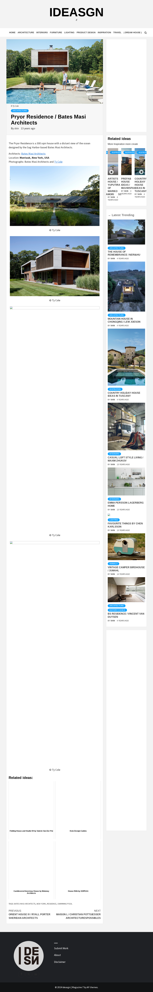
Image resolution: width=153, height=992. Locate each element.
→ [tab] (109, 215)
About (57, 955)
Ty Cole (58, 161)
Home (12, 32)
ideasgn (76, 12)
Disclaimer (59, 962)
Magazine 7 (78, 987)
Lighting (69, 32)
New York (41, 903)
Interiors (42, 32)
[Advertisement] (126, 85)
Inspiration (104, 32)
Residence (51, 903)
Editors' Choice (117, 610)
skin (16, 128)
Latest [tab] (116, 215)
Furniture (56, 32)
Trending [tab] (128, 215)
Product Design (86, 32)
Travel (117, 32)
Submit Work (61, 948)
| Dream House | (133, 32)
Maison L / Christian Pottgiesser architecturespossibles (78, 914)
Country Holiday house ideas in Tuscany (127, 184)
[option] (126, 176)
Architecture (26, 32)
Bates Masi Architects (33, 153)
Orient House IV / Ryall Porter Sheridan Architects (29, 914)
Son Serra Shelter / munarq (140, 184)
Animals (113, 564)
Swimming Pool (65, 903)
